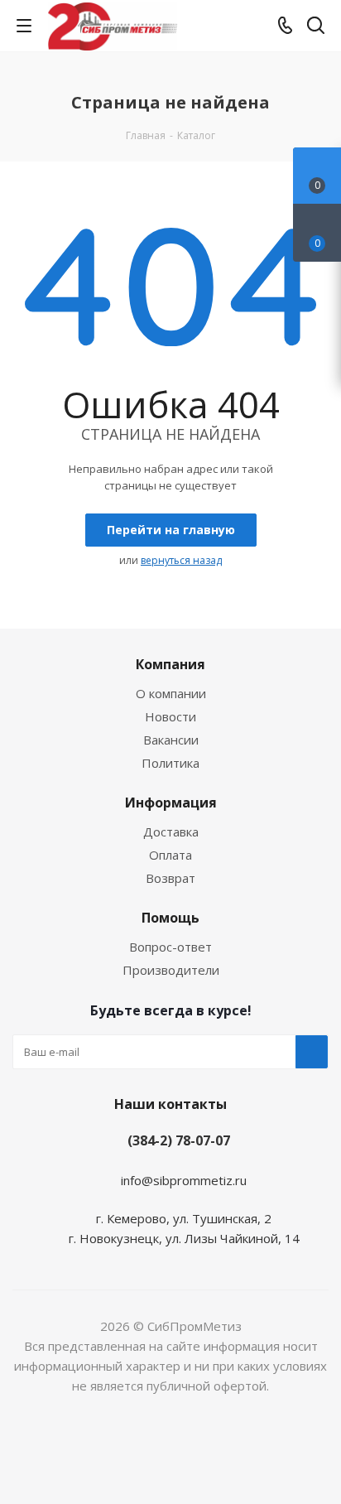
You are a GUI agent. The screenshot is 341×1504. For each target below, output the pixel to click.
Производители (170, 970)
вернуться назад (181, 560)
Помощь (170, 918)
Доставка (171, 831)
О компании (171, 693)
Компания (170, 664)
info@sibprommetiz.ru (184, 1180)
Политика (170, 762)
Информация (171, 802)
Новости (170, 716)
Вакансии (171, 739)
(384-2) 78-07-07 (178, 1140)
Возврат (170, 878)
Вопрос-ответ (170, 946)
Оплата (170, 854)
